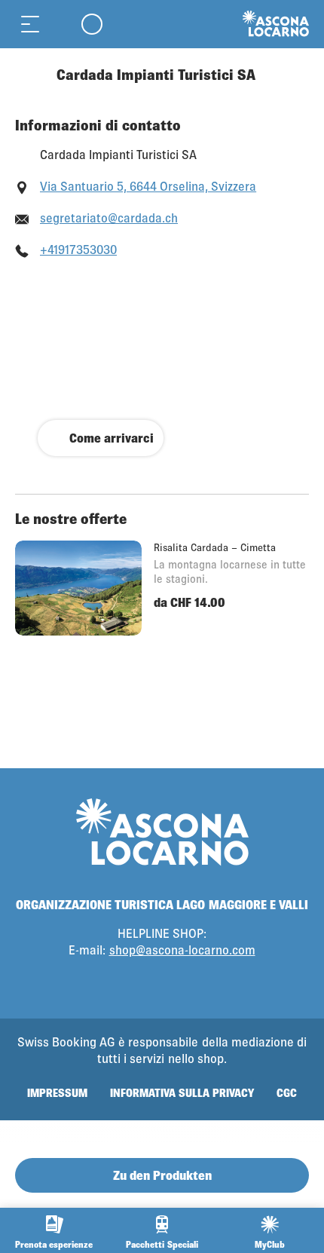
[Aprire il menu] (30, 23)
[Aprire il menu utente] (92, 23)
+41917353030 (78, 249)
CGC (287, 1092)
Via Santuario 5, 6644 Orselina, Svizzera (148, 186)
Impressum (57, 1092)
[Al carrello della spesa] (60, 23)
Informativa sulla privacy (182, 1092)
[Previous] (28, 75)
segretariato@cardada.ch (109, 217)
